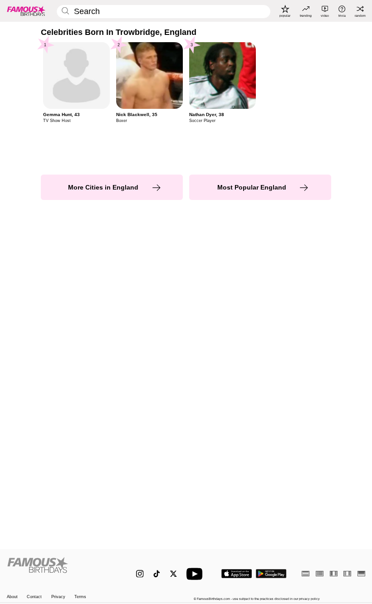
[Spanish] (305, 573)
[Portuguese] (319, 573)
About (12, 596)
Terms (80, 596)
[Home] (61, 569)
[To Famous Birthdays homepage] (26, 11)
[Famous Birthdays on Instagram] (140, 574)
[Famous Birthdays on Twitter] (173, 574)
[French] (334, 573)
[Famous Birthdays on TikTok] (157, 574)
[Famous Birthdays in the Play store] (271, 573)
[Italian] (347, 573)
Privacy (58, 596)
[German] (361, 573)
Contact (34, 596)
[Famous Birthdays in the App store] (236, 573)
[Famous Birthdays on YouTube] (196, 573)
